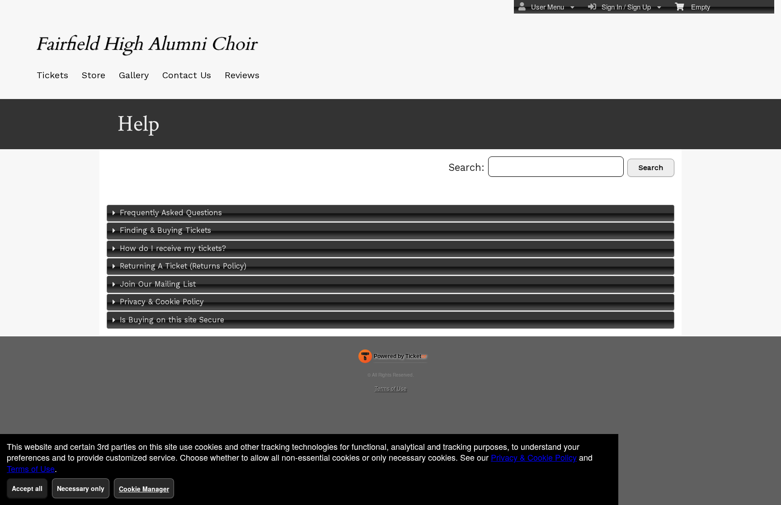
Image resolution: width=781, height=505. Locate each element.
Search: (468, 167)
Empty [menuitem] (697, 6)
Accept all (27, 488)
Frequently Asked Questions (171, 212)
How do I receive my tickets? (173, 248)
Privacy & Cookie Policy (162, 301)
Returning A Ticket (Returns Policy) (183, 266)
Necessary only (80, 488)
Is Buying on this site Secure (172, 320)
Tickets (52, 75)
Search (651, 167)
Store (93, 75)
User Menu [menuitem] (546, 6)
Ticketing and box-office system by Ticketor (392, 358)
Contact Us (186, 75)
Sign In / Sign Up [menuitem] (624, 6)
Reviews (242, 75)
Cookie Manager (144, 488)
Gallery (134, 75)
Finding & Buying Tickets (165, 230)
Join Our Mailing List (158, 284)
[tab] (390, 213)
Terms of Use (391, 388)
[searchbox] (556, 166)
